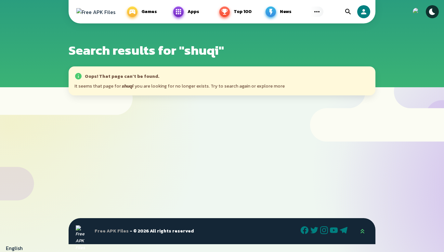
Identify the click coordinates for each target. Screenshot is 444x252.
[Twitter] (315, 231)
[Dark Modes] (432, 11)
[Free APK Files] (96, 12)
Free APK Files (112, 231)
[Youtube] (335, 231)
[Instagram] (325, 231)
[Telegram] (344, 231)
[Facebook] (305, 231)
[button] (222, 248)
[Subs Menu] (316, 12)
